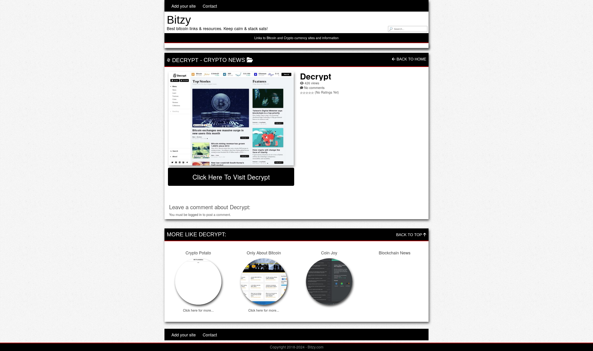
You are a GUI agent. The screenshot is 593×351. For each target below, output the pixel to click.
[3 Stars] (307, 93)
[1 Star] (301, 93)
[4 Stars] (309, 93)
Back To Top (409, 235)
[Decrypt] (231, 118)
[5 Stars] (312, 93)
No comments (314, 87)
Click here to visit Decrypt (231, 176)
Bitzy (179, 20)
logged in (195, 214)
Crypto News (224, 60)
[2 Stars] (304, 93)
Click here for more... (198, 310)
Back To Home (410, 59)
